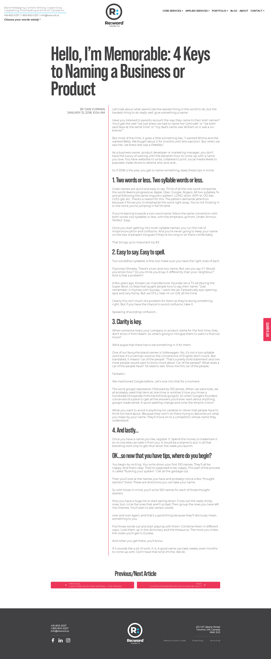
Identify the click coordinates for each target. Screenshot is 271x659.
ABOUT (244, 10)
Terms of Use (215, 640)
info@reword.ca (49, 15)
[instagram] (68, 641)
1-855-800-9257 (29, 15)
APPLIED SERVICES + (197, 10)
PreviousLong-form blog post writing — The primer (95, 585)
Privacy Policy (197, 640)
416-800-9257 (11, 15)
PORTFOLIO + (220, 10)
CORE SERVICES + (173, 10)
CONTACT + (258, 10)
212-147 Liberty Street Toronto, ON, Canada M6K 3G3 (208, 630)
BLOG (233, 10)
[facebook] (54, 641)
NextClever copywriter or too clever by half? (175, 585)
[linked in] (61, 641)
